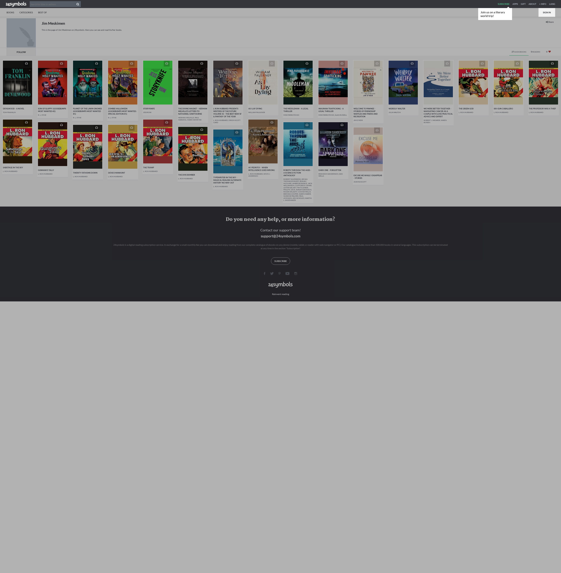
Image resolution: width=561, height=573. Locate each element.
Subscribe (504, 4)
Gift (523, 4)
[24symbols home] (16, 4)
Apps (515, 4)
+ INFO (542, 4)
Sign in (547, 12)
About (532, 4)
